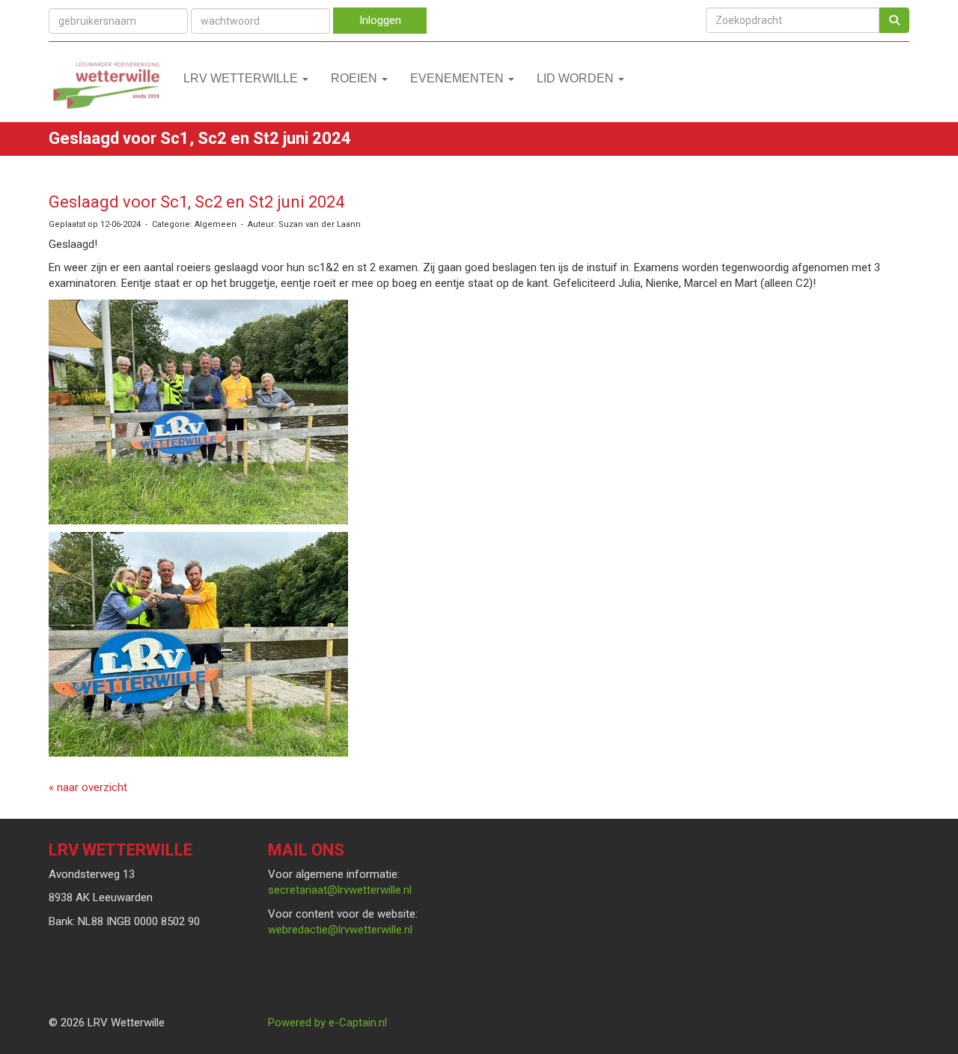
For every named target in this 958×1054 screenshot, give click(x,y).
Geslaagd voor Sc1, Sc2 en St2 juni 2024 (196, 202)
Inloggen (380, 20)
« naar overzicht (88, 787)
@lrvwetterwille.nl (340, 890)
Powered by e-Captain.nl (327, 1022)
